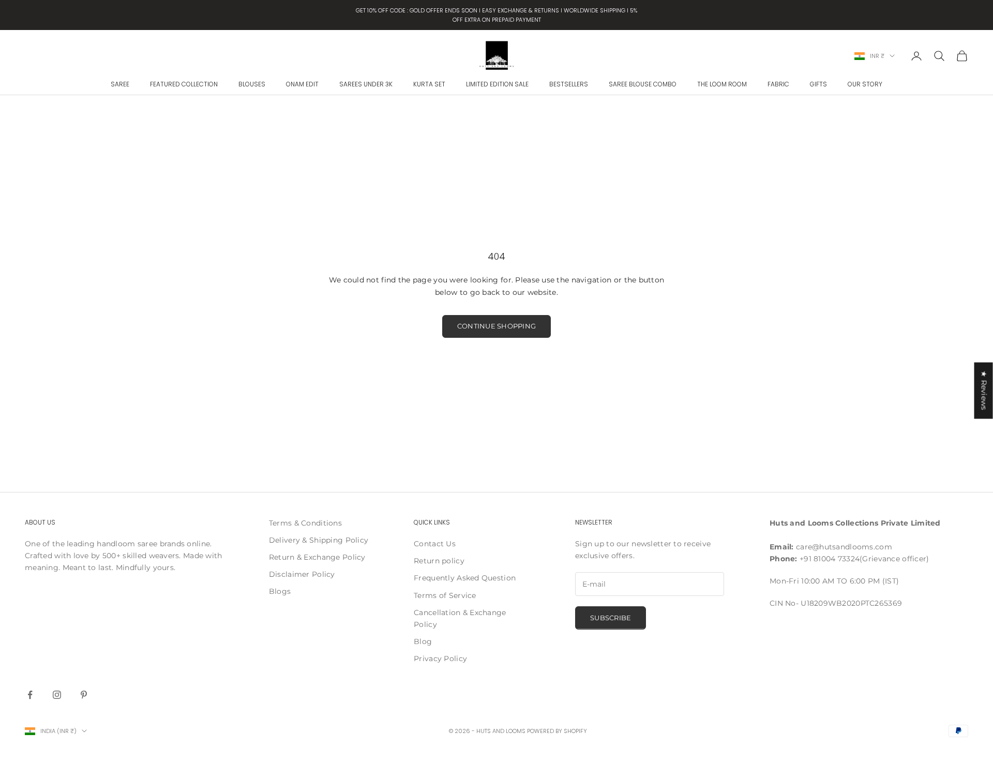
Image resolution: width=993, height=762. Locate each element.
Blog (423, 641)
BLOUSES (251, 84)
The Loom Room (722, 84)
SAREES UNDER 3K (366, 84)
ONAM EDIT (302, 84)
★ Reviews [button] (984, 390)
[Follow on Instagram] (57, 695)
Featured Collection (184, 84)
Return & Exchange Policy (317, 557)
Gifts (818, 84)
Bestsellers (568, 84)
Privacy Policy (440, 658)
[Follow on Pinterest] (84, 695)
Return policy (439, 560)
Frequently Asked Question (465, 577)
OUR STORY (865, 84)
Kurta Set (429, 84)
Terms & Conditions (305, 523)
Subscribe (610, 618)
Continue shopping (496, 326)
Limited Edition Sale (497, 84)
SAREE (120, 84)
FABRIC (778, 84)
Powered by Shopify (557, 731)
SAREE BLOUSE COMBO (642, 84)
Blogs (280, 591)
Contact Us (435, 543)
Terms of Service (445, 595)
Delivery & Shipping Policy (318, 540)
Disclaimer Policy (302, 574)
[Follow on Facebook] (30, 695)
